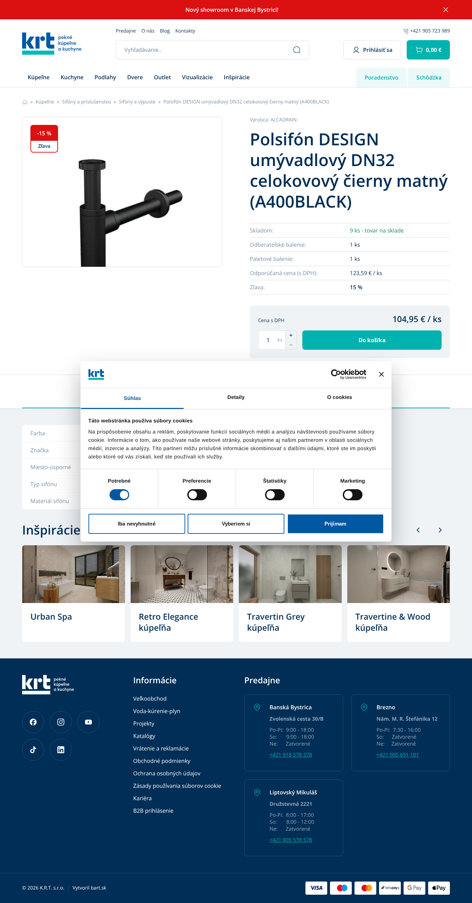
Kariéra (142, 798)
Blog (165, 31)
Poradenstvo (381, 77)
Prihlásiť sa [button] (378, 50)
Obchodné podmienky (161, 761)
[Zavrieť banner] (381, 374)
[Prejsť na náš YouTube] (88, 722)
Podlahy (105, 77)
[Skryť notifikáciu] (446, 10)
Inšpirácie (237, 77)
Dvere (135, 77)
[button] (428, 50)
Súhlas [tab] (132, 398)
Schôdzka (429, 77)
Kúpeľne (45, 102)
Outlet (162, 77)
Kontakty (185, 31)
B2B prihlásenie (153, 810)
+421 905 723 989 (430, 31)
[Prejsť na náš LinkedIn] (61, 750)
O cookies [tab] (339, 397)
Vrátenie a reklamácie (161, 748)
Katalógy (144, 736)
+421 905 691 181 (398, 754)
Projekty (143, 723)
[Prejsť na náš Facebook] (33, 722)
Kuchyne (71, 77)
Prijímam (335, 524)
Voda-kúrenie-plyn (156, 711)
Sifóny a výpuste (137, 102)
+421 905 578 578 (291, 840)
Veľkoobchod (150, 698)
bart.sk (98, 888)
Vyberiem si (236, 524)
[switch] (197, 494)
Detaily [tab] (236, 397)
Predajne (126, 31)
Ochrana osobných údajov (166, 773)
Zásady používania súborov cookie (177, 786)
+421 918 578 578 (291, 754)
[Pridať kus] (290, 335)
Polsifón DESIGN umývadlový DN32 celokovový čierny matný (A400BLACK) (246, 102)
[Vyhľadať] (297, 50)
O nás (147, 31)
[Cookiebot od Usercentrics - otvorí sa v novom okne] (336, 374)
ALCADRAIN (284, 120)
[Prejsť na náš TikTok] (33, 750)
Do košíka (372, 340)
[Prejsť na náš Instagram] (61, 722)
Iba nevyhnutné (136, 524)
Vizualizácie (197, 77)
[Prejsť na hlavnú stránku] (52, 44)
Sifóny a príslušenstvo (86, 102)
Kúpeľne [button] (38, 77)
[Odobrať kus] (290, 345)
